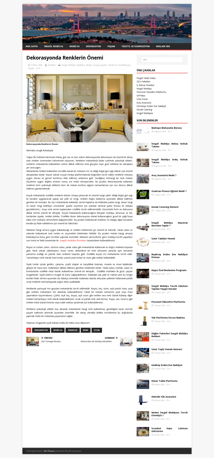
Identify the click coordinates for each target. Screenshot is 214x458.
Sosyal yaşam (100, 65)
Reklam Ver (163, 46)
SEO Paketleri (143, 81)
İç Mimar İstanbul (145, 85)
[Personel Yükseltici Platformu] (143, 307)
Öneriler (72, 330)
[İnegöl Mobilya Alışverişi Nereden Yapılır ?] (143, 228)
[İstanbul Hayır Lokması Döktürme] (143, 434)
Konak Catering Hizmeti (164, 206)
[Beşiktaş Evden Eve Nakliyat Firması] (143, 260)
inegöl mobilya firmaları (73, 240)
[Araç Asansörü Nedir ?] (143, 181)
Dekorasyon (93, 46)
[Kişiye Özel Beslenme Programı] (143, 276)
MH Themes (49, 451)
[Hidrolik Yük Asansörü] (143, 402)
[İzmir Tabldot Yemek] (143, 244)
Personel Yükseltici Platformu (151, 92)
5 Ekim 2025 (36, 65)
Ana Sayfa (32, 46)
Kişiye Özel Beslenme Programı (168, 270)
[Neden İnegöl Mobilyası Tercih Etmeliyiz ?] (143, 418)
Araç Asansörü (144, 102)
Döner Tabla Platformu (164, 380)
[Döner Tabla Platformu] (143, 387)
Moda (89, 65)
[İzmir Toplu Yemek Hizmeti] (143, 355)
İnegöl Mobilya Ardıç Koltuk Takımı (169, 161)
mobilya (57, 330)
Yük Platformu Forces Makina (168, 317)
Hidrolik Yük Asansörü (163, 396)
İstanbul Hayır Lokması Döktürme (169, 430)
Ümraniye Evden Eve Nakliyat (151, 106)
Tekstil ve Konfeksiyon (135, 46)
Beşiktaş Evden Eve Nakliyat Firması (169, 256)
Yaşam (111, 46)
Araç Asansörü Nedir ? (163, 175)
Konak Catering (144, 109)
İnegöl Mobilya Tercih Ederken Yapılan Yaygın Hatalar (169, 287)
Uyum (97, 330)
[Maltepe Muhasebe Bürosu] (143, 133)
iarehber (51, 65)
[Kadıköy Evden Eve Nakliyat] (143, 371)
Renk (85, 330)
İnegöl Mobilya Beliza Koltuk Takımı (169, 145)
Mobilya (75, 46)
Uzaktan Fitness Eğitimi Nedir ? (169, 191)
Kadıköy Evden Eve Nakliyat (167, 365)
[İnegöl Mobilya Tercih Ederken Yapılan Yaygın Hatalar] (143, 292)
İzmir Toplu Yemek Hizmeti (166, 349)
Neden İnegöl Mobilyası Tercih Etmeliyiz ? (169, 414)
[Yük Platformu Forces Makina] (143, 323)
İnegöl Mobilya (53, 46)
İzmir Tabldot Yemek (163, 238)
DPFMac (141, 95)
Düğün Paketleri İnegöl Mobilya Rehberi (169, 335)
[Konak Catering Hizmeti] (143, 213)
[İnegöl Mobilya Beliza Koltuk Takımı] (143, 149)
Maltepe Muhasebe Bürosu (166, 127)
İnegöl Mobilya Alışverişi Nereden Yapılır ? (169, 224)
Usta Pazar (142, 99)
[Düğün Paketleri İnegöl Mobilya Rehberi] (143, 339)
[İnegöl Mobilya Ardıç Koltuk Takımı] (143, 165)
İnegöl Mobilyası (145, 113)
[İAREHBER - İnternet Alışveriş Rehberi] (107, 41)
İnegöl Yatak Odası (146, 78)
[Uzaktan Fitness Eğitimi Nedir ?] (143, 197)
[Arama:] (162, 59)
